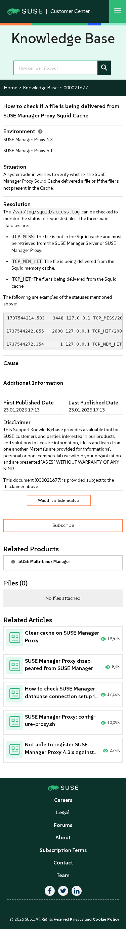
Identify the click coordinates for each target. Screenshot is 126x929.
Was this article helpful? (59, 500)
